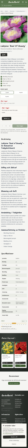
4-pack (21, 92)
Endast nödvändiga (14, 440)
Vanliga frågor (18, 403)
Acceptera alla (14, 437)
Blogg (2, 405)
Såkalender (18, 407)
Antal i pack (4, 89)
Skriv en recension (14, 383)
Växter (6, 11)
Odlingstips (18, 405)
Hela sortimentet (5, 400)
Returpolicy (4, 422)
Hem (2, 11)
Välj (8, 365)
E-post (3, 112)
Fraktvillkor (4, 420)
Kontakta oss (18, 399)
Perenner (12, 11)
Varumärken (4, 401)
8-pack (7, 96)
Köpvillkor (3, 418)
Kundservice (18, 401)
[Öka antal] (9, 126)
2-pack (7, 92)
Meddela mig (6, 118)
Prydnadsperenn (21, 11)
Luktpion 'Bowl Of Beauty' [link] (7, 13)
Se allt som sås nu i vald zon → (9, 328)
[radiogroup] (14, 94)
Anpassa (14, 444)
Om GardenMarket (6, 403)
